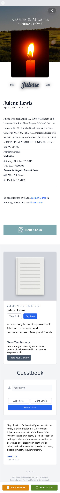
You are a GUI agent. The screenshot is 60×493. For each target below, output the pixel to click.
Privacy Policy (21, 480)
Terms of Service (38, 480)
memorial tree (38, 197)
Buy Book (30, 316)
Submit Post (30, 407)
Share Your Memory (19, 357)
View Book (14, 316)
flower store (36, 202)
